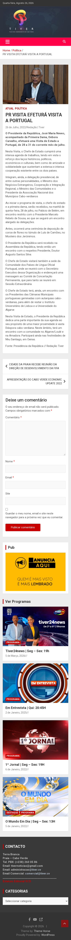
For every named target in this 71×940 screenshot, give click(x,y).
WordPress (48, 935)
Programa (13, 642)
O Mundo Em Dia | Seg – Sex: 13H (30, 821)
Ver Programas (18, 601)
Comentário (13, 417)
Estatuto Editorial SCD (17, 881)
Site (7, 493)
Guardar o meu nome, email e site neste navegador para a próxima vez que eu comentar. (34, 515)
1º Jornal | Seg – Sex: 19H (24, 764)
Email (9, 477)
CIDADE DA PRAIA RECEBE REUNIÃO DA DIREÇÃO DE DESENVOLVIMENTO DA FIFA (34, 366)
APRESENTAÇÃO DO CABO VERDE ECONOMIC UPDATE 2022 (34, 381)
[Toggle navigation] (7, 41)
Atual (9, 108)
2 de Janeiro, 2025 (16, 712)
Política (21, 108)
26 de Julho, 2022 (15, 127)
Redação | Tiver (35, 127)
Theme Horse (42, 931)
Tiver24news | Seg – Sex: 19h (27, 651)
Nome (10, 461)
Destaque (12, 812)
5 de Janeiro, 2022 (16, 826)
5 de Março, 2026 (15, 655)
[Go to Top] (64, 923)
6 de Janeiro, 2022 (16, 769)
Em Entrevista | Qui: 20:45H (25, 708)
